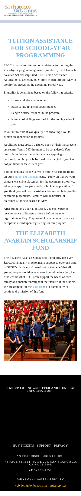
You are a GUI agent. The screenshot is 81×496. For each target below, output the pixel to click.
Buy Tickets (23, 445)
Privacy (61, 445)
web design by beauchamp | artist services (40, 485)
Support (44, 445)
